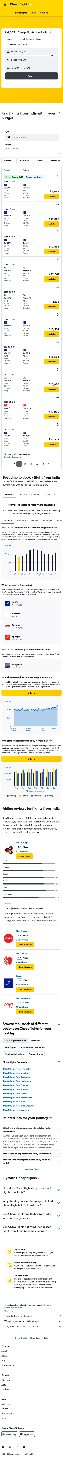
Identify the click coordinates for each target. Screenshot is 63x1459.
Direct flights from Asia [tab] (15, 1040)
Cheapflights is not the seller (18, 1316)
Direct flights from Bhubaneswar (18, 1106)
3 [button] (31, 463)
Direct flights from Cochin (15, 1093)
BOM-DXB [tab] (50, 494)
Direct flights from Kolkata (15, 1089)
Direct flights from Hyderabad (17, 1081)
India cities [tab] (36, 1040)
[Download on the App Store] (27, 1434)
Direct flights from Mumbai (15, 1073)
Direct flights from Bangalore (16, 1077)
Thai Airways (22, 842)
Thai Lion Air (22, 953)
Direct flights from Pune (14, 1101)
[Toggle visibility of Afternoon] (36, 796)
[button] (5, 4)
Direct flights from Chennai (15, 1085)
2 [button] (25, 463)
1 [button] (19, 463)
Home (17, 1338)
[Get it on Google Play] (9, 1434)
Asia (25, 1338)
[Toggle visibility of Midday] (23, 796)
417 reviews (22, 851)
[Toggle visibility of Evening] (49, 796)
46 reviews (21, 962)
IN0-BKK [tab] (8, 520)
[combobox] (34, 137)
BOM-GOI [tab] (9, 494)
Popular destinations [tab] (14, 1054)
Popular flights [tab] (36, 1054)
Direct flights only (18, 44)
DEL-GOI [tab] (23, 494)
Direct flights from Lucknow (16, 1110)
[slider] (59, 152)
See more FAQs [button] (31, 1169)
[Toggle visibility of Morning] (11, 796)
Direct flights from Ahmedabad (18, 1097)
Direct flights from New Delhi (17, 1069)
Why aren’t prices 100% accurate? (21, 1326)
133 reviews (22, 1007)
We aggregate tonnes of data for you (22, 1321)
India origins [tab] (10, 1047)
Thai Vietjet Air (23, 998)
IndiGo (19, 976)
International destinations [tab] (33, 1047)
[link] (24, 856)
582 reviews (22, 984)
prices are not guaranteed (13, 1307)
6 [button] (44, 463)
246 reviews (22, 940)
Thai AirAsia (21, 931)
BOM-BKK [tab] (36, 494)
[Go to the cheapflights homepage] (21, 4)
